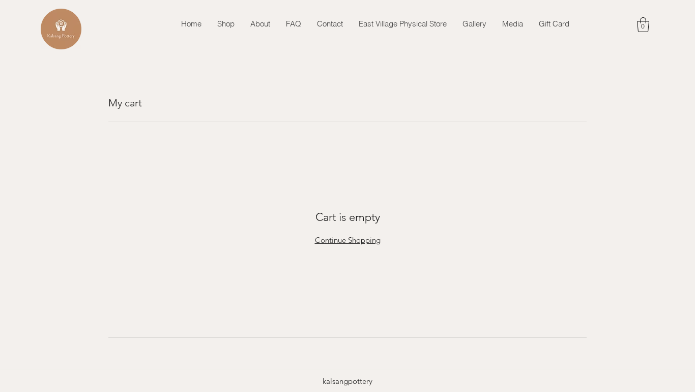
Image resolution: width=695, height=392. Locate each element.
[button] (643, 24)
